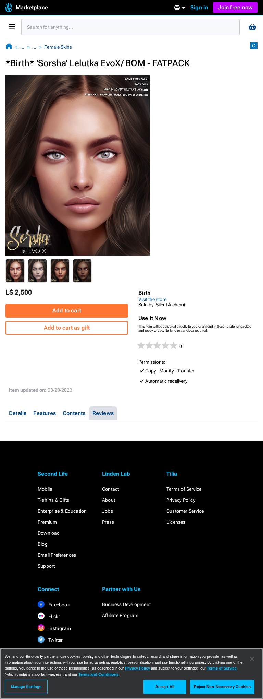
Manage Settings (26, 687)
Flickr (53, 616)
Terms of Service (183, 489)
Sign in (199, 7)
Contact (110, 489)
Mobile (45, 489)
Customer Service (185, 511)
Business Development (126, 604)
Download (49, 533)
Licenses (176, 522)
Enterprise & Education (62, 511)
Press (108, 522)
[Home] (8, 47)
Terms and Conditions (98, 674)
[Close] (252, 658)
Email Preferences (57, 555)
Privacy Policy (180, 500)
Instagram (59, 628)
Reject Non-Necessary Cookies (222, 687)
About (108, 500)
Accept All (164, 687)
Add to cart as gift (67, 327)
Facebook (58, 604)
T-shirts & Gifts (53, 500)
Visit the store (152, 299)
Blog (43, 544)
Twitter (55, 640)
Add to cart (66, 310)
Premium (47, 522)
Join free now (235, 7)
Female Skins (58, 47)
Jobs (107, 511)
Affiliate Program (120, 615)
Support (46, 566)
